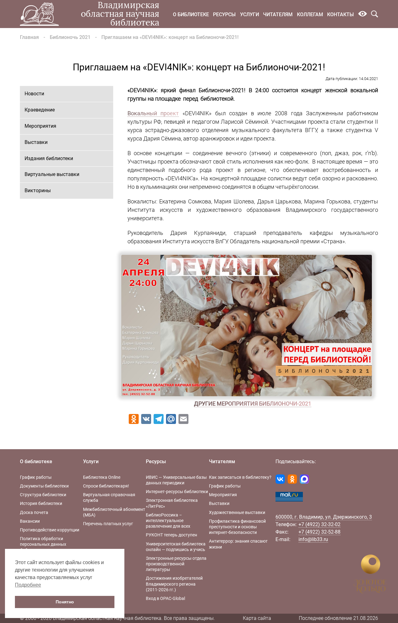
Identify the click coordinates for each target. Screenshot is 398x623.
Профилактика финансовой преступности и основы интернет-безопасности (237, 527)
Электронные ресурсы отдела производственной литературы (176, 564)
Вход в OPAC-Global (165, 598)
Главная (29, 37)
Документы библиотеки (44, 485)
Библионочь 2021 (70, 37)
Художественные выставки (237, 512)
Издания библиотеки (49, 158)
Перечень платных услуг (108, 523)
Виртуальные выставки (52, 174)
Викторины (38, 190)
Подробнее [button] (28, 584)
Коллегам (310, 14)
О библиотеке (191, 14)
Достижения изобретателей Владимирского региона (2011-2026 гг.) (174, 584)
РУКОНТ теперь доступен (171, 534)
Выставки (36, 142)
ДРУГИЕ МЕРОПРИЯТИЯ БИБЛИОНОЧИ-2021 (252, 403)
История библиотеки (41, 503)
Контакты (340, 14)
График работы (36, 477)
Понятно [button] (65, 601)
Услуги (249, 14)
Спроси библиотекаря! (106, 485)
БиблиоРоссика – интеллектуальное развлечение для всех (168, 520)
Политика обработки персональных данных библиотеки (43, 544)
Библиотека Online (101, 477)
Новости (34, 94)
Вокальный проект (153, 113)
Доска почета (34, 512)
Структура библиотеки (43, 494)
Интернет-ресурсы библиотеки (177, 491)
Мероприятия (40, 126)
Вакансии (30, 521)
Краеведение (40, 110)
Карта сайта (257, 618)
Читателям (278, 14)
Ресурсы (224, 14)
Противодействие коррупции (49, 529)
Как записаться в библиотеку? (240, 477)
